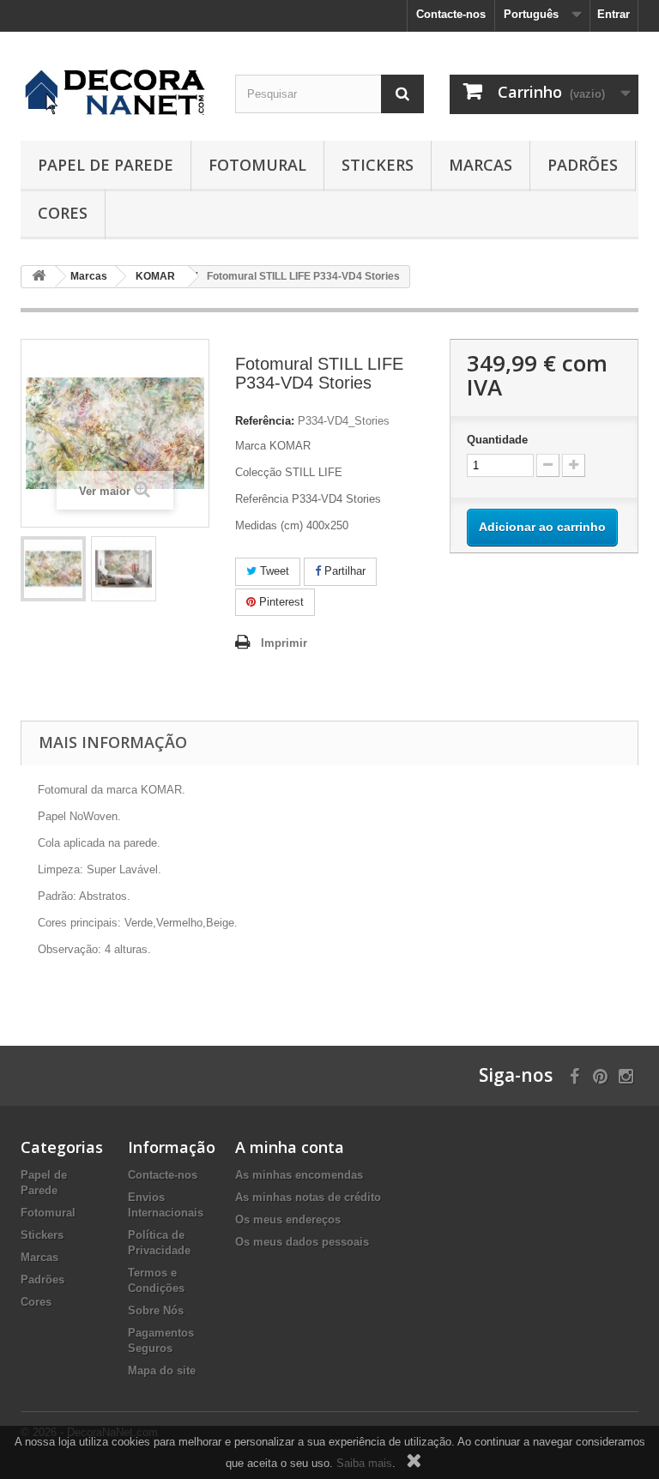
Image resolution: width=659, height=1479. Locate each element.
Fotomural (257, 164)
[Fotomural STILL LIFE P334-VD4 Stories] (53, 569)
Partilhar (343, 570)
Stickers (378, 164)
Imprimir (284, 643)
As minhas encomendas (299, 1174)
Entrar (613, 14)
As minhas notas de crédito (308, 1197)
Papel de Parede (105, 164)
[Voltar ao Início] (38, 276)
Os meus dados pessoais (302, 1241)
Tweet (273, 570)
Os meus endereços (288, 1219)
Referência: (264, 420)
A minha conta (289, 1147)
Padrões (582, 164)
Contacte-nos (451, 14)
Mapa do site (162, 1370)
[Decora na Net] (115, 92)
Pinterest (280, 601)
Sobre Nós (156, 1310)
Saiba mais (364, 1463)
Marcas (480, 164)
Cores (63, 212)
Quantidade (497, 439)
